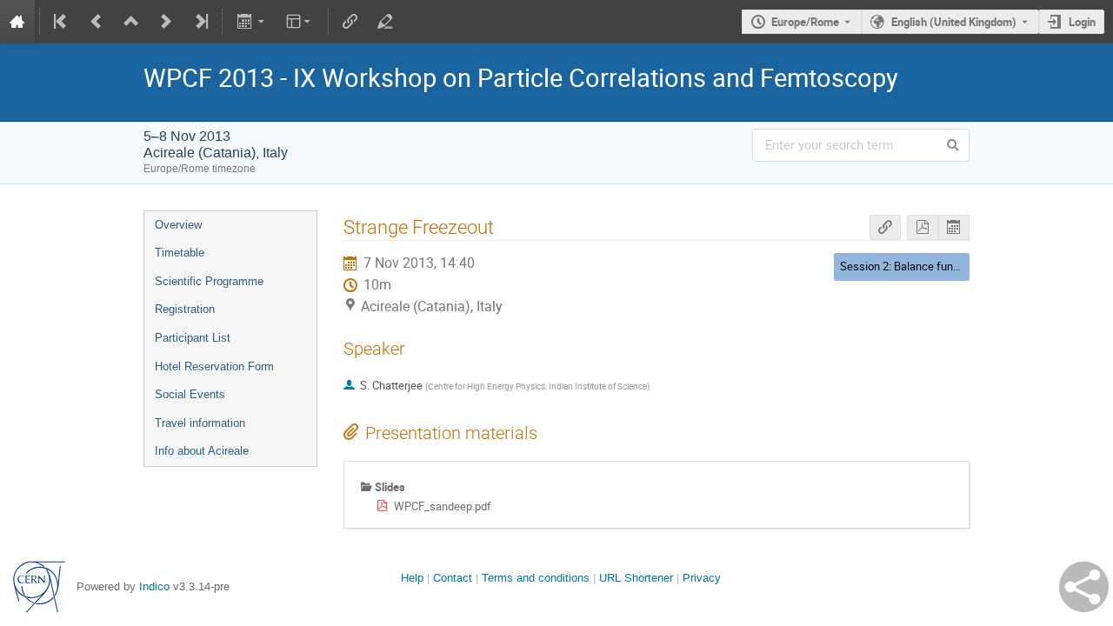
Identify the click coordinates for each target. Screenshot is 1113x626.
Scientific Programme (209, 281)
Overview (178, 224)
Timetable (179, 252)
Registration (185, 309)
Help (412, 577)
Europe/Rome (805, 22)
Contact (452, 577)
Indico (154, 586)
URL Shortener (636, 577)
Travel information (200, 423)
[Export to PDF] (922, 227)
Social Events (190, 394)
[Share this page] (1084, 587)
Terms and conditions (536, 577)
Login (1082, 22)
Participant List (192, 337)
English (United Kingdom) (953, 22)
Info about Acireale (202, 450)
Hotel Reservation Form (214, 366)
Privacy (702, 577)
